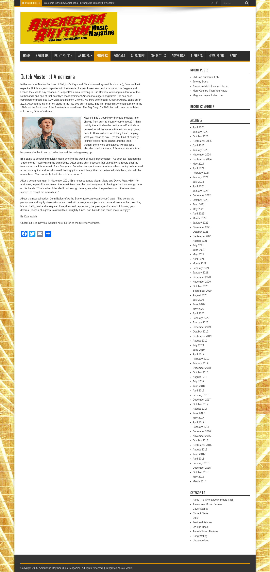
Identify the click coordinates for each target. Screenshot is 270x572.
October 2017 (200, 404)
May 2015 (198, 476)
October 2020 (200, 286)
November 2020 (202, 281)
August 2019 (200, 340)
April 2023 (198, 186)
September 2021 (202, 236)
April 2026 (198, 127)
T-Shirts (197, 55)
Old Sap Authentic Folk (206, 77)
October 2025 (200, 136)
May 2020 (198, 308)
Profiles (102, 55)
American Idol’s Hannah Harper (210, 86)
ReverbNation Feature (205, 531)
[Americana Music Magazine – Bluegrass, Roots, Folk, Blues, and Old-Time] (68, 41)
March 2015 (199, 481)
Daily (195, 517)
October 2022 (200, 199)
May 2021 (198, 254)
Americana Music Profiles (207, 504)
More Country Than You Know (210, 90)
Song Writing (200, 536)
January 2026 (200, 131)
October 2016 (200, 440)
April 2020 (198, 313)
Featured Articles (202, 522)
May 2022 (198, 209)
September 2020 (202, 290)
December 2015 (202, 467)
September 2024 (202, 159)
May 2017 (198, 417)
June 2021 (199, 249)
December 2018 (202, 367)
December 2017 (202, 399)
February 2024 (201, 172)
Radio (234, 55)
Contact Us (158, 55)
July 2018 (198, 381)
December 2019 (202, 327)
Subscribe (137, 55)
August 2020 (200, 295)
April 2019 (198, 354)
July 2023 (198, 181)
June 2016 (199, 454)
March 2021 (199, 263)
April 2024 (198, 168)
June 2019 (199, 349)
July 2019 (198, 345)
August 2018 (200, 376)
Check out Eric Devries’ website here (41, 222)
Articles (84, 55)
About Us (42, 55)
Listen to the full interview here (81, 222)
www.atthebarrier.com (96, 198)
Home (26, 55)
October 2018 (200, 372)
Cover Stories (200, 508)
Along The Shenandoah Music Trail (213, 499)
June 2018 (199, 386)
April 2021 (198, 258)
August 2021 (200, 240)
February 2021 (201, 268)
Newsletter (216, 55)
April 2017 (198, 422)
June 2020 (199, 304)
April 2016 (198, 458)
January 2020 (200, 322)
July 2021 (198, 245)
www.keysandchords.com (107, 84)
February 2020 (201, 317)
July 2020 (198, 299)
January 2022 (200, 222)
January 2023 (200, 190)
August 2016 (200, 449)
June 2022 (199, 204)
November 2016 (202, 435)
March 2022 (199, 218)
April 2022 (198, 213)
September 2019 (202, 336)
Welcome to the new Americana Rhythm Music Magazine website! (79, 3)
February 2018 (201, 395)
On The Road (200, 526)
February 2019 (201, 358)
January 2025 (200, 150)
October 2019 (200, 331)
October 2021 (200, 231)
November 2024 (202, 154)
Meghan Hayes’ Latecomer (208, 95)
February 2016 (201, 463)
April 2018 (198, 390)
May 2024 (198, 163)
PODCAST (119, 55)
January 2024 (200, 177)
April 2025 (198, 145)
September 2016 (202, 445)
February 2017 (201, 426)
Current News (200, 513)
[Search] (247, 3)
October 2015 (200, 472)
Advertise (178, 55)
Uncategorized (201, 540)
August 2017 (200, 408)
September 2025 (202, 140)
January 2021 (200, 272)
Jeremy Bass (200, 81)
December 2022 (202, 195)
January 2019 (200, 363)
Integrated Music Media (119, 567)
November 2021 (202, 227)
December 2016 (202, 431)
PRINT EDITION (63, 55)
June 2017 (199, 413)
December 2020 (202, 277)
